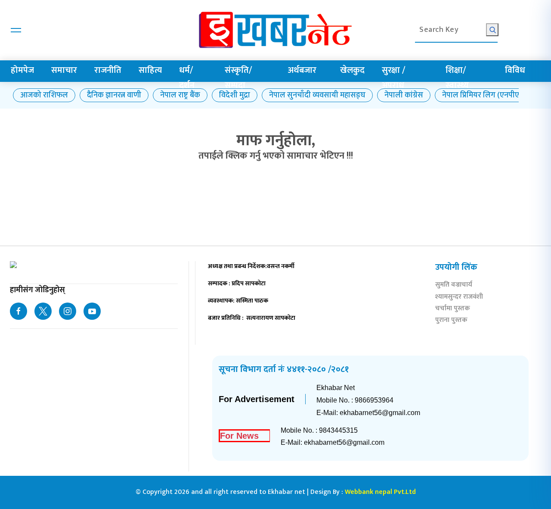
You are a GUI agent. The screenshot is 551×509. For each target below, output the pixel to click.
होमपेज (22, 70)
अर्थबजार (302, 70)
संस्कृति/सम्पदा (238, 78)
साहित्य (150, 70)
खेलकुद (352, 70)
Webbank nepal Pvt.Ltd (380, 492)
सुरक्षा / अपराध (393, 78)
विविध (515, 70)
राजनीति (107, 70)
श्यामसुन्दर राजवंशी (459, 298)
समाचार (64, 70)
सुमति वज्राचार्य (453, 285)
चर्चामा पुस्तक (452, 309)
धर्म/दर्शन (187, 78)
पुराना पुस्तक (451, 321)
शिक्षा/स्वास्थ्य (457, 78)
